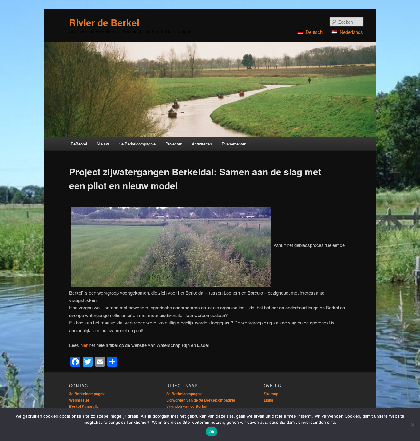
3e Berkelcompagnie (87, 393)
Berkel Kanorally (84, 406)
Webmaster (79, 400)
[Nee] (412, 425)
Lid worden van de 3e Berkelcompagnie (200, 400)
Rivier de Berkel (104, 22)
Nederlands (351, 32)
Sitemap (271, 393)
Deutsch (314, 32)
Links (268, 400)
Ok (211, 431)
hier (84, 345)
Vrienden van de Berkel (186, 406)
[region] (210, 89)
